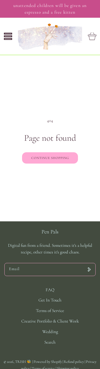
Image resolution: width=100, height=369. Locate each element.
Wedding (50, 331)
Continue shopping (50, 158)
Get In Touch (50, 300)
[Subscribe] (89, 269)
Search (50, 342)
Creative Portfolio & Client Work (50, 321)
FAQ (50, 289)
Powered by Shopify (48, 361)
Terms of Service (50, 310)
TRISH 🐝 (23, 361)
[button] (8, 36)
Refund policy (74, 361)
